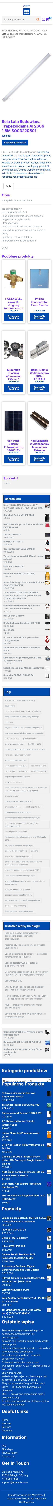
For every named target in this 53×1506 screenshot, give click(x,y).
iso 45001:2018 (34, 744)
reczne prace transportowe (16, 831)
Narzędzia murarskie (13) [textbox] (25, 1081)
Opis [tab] (8, 186)
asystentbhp (10, 706)
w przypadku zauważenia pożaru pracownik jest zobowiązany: (25, 882)
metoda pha (10, 771)
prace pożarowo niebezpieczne (18, 801)
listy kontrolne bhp (38, 766)
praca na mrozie (11, 796)
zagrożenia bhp (11, 900)
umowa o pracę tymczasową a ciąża (20, 875)
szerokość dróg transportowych (18, 856)
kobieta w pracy (11, 162)
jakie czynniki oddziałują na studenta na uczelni (25, 749)
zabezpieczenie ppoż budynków (18, 895)
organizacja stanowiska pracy (17, 777)
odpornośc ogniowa (39, 771)
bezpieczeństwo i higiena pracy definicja (22, 717)
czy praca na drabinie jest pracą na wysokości (24, 733)
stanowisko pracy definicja (16, 851)
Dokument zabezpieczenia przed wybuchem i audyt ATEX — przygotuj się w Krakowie (26, 1366)
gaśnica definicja (30, 738)
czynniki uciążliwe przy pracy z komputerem (23, 727)
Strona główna (9, 30)
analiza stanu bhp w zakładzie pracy (20, 700)
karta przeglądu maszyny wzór (17, 755)
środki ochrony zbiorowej (15, 906)
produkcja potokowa (33, 807)
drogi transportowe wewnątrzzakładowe (24, 159)
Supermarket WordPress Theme (25, 1498)
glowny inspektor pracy (14, 744)
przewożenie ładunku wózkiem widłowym (22, 818)
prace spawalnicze (13, 807)
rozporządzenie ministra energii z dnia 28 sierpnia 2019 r (25, 838)
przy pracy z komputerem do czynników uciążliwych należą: (21, 824)
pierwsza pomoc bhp (13, 782)
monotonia (23, 771)
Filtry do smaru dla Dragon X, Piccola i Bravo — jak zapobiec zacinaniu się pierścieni (23, 1387)
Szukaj (37, 18)
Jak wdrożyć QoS (13, 980)
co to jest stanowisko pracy (34, 155)
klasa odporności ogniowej (16, 760)
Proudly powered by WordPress (26, 1494)
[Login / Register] (43, 19)
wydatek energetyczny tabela (17, 889)
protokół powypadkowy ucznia (17, 812)
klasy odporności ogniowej (16, 766)
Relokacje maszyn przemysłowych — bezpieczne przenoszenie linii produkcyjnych (23, 936)
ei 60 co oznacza (12, 738)
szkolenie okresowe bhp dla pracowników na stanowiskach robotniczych (23, 863)
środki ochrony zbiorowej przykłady (19, 911)
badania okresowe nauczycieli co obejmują (23, 711)
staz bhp (34, 851)
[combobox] (26, 1080)
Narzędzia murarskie (29, 30)
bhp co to (9, 722)
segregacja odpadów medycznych (19, 845)
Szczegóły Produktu (15, 142)
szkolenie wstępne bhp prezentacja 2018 (22, 870)
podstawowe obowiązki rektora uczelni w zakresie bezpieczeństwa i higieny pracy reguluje (26, 789)
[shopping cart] (47, 19)
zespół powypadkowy (31, 900)
